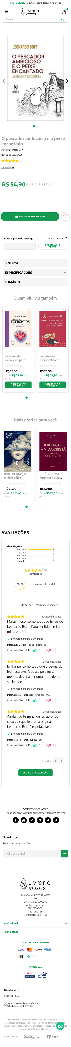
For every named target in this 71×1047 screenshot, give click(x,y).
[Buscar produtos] (63, 19)
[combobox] (35, 19)
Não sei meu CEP (56, 238)
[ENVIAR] (64, 853)
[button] (27, 507)
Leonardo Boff (16, 149)
